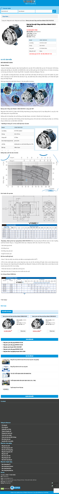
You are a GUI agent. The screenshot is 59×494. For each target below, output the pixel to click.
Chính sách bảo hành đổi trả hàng (9, 437)
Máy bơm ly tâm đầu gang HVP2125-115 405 (13, 345)
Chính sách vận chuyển (7, 435)
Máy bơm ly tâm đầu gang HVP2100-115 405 (13, 349)
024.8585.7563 (9, 482)
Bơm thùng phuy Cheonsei (7, 466)
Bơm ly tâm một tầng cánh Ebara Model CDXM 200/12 (44, 316)
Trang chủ (4, 20)
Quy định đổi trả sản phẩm (7, 441)
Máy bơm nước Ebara (20, 20)
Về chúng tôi (4, 425)
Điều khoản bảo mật (6, 439)
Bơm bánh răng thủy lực (7, 460)
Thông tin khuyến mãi (6, 431)
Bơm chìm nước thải (6, 456)
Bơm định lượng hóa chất (7, 448)
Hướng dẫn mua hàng (6, 429)
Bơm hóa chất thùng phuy (7, 450)
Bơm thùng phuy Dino (6, 468)
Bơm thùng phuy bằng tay (7, 470)
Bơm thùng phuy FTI (6, 464)
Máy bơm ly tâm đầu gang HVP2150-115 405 (13, 342)
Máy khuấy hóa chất (6, 458)
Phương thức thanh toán (7, 433)
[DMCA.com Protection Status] (5, 489)
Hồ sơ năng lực (5, 427)
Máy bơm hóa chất (6, 446)
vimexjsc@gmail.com (8, 478)
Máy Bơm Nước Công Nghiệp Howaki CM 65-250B (14, 351)
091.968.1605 (8, 483)
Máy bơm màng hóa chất (7, 452)
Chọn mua (23, 331)
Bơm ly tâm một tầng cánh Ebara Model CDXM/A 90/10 (15, 316)
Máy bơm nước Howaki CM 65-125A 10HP (12, 347)
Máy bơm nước (10, 20)
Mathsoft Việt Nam (43, 492)
